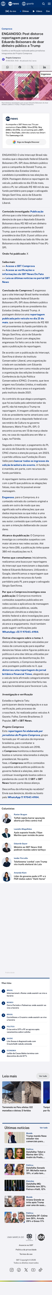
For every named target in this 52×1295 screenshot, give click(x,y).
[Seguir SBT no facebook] (19, 1270)
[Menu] (49, 4)
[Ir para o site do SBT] (41, 1237)
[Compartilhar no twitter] (32, 67)
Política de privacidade (26, 1250)
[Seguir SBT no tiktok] (40, 1270)
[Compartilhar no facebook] (20, 67)
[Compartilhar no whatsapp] (7, 67)
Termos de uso (26, 1254)
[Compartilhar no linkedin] (44, 67)
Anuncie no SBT (26, 1245)
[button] (21, 1099)
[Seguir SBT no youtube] (33, 1270)
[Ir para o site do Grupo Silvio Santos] (21, 1237)
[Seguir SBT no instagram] (11, 1270)
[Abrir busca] (43, 4)
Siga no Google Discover (28, 142)
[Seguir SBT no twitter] (26, 1270)
